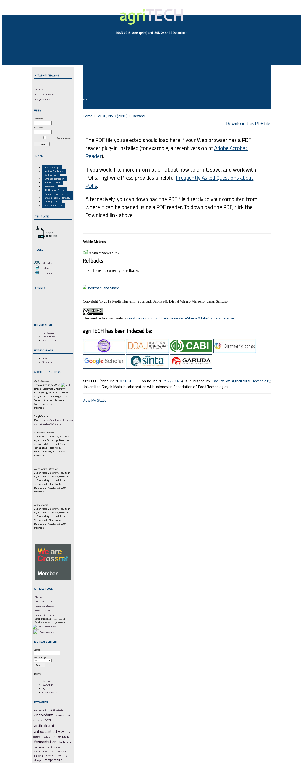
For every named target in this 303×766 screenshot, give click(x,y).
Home (87, 116)
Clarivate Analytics (44, 94)
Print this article (43, 601)
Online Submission (54, 179)
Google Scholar (42, 99)
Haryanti (138, 116)
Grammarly (49, 273)
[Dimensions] (234, 351)
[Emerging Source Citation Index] (104, 351)
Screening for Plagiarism (57, 194)
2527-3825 (172, 381)
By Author (47, 685)
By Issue (46, 681)
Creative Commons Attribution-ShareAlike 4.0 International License (180, 318)
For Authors (48, 336)
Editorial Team (52, 182)
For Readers (48, 333)
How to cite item (43, 610)
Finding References (44, 615)
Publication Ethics (54, 190)
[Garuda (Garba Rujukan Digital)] (191, 367)
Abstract (39, 597)
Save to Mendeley (47, 626)
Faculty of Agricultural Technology (241, 381)
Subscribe (47, 362)
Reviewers (50, 186)
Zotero (46, 268)
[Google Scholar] (104, 367)
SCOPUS (39, 89)
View (44, 358)
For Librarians (49, 340)
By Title (46, 688)
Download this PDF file (248, 123)
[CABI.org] (191, 351)
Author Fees (51, 175)
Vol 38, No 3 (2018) (111, 116)
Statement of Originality (57, 198)
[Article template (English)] (45, 239)
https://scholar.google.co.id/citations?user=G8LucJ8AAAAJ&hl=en (57, 422)
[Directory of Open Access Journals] (147, 351)
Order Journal (52, 201)
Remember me (63, 138)
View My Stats (94, 400)
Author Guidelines (54, 171)
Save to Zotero (47, 632)
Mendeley (47, 263)
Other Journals (49, 692)
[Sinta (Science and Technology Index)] (147, 367)
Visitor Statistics (53, 205)
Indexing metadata (44, 606)
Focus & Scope (52, 167)
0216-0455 (129, 381)
